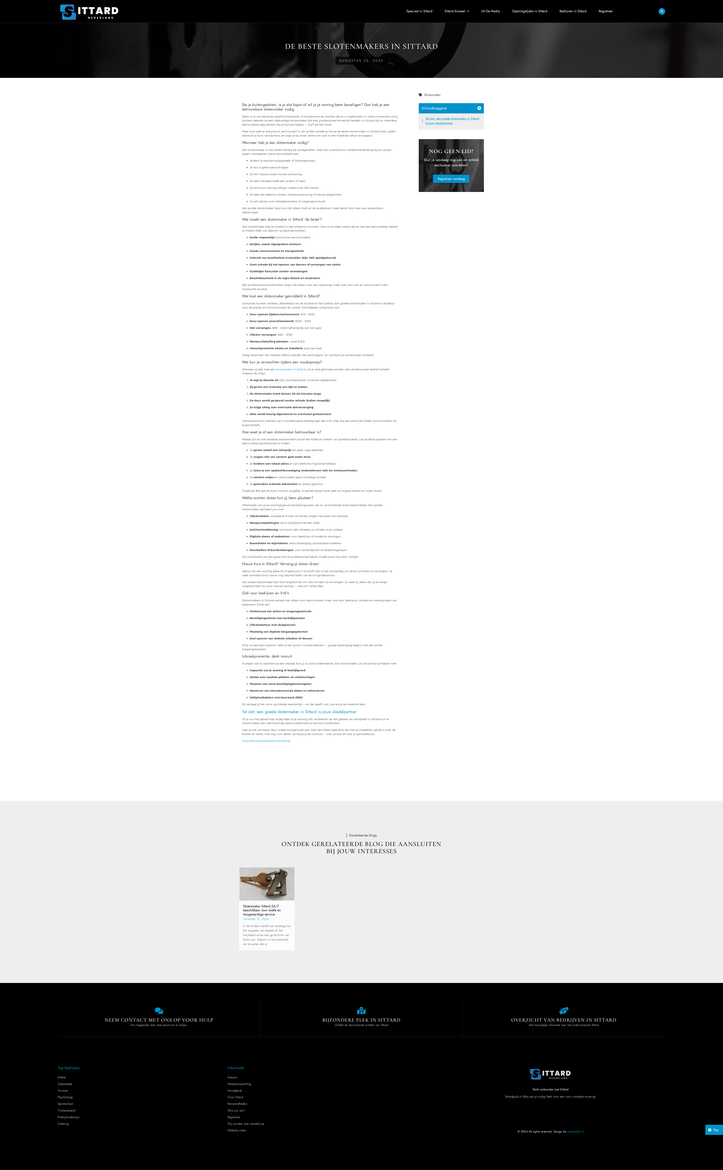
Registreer (606, 11)
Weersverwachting (239, 1084)
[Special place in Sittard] (361, 1010)
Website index (237, 1130)
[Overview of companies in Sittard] (564, 1010)
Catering (63, 1124)
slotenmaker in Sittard (291, 369)
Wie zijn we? (236, 1110)
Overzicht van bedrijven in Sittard (563, 1020)
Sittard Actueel (455, 11)
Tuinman (63, 1090)
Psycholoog (65, 1097)
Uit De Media (490, 11)
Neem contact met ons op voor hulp (159, 1020)
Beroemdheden (237, 1104)
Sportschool (65, 1104)
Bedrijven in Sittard (573, 11)
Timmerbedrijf (67, 1110)
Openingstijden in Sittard (529, 11)
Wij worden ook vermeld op (246, 1124)
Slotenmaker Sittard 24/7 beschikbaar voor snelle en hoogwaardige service (262, 910)
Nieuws (232, 1077)
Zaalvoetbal (65, 1084)
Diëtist (62, 1077)
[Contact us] (159, 1010)
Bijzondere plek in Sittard (361, 1020)
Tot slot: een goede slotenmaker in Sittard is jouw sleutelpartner (452, 120)
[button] (662, 11)
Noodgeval (235, 1090)
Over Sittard (235, 1097)
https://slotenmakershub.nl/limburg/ (266, 741)
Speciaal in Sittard (419, 11)
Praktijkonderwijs (68, 1117)
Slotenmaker (432, 94)
